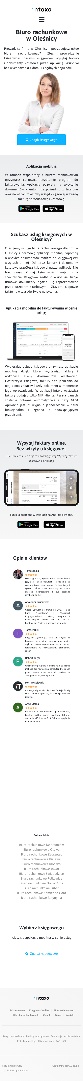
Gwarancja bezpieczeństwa (65, 1036)
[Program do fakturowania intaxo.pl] (41, 9)
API (64, 1041)
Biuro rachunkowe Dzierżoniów (41, 844)
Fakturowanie (17, 1010)
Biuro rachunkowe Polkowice (41, 878)
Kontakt (70, 1015)
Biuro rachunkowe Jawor (41, 869)
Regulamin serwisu (12, 1065)
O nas (58, 1015)
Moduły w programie (37, 1036)
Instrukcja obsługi (26, 1041)
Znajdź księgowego (43, 140)
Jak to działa (17, 1036)
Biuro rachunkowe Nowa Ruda (41, 883)
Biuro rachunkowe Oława (41, 849)
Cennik (46, 1015)
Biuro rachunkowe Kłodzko (41, 864)
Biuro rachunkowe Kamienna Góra (41, 893)
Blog (5, 1036)
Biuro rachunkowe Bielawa (41, 859)
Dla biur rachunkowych (25, 1015)
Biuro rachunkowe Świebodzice (41, 873)
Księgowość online (39, 1010)
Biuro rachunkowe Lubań (41, 888)
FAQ (58, 1041)
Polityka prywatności (18, 1070)
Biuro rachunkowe (63, 1010)
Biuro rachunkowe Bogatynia (41, 897)
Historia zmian (46, 1041)
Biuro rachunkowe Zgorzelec (41, 854)
